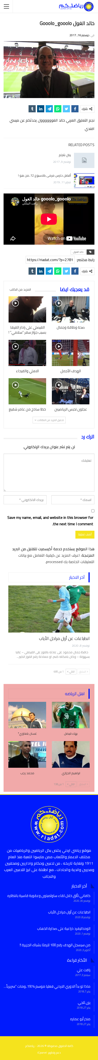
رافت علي (83, 969)
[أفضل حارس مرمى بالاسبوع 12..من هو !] (84, 180)
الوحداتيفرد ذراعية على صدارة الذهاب (63, 928)
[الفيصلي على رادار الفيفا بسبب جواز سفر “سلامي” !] (27, 309)
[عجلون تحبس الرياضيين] (70, 391)
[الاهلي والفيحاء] (27, 353)
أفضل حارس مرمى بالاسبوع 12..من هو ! (44, 175)
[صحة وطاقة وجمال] (70, 309)
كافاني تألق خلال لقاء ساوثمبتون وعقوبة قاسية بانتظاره (48, 895)
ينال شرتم (65, 155)
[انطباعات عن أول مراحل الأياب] (49, 609)
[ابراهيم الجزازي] (71, 754)
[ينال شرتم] (84, 160)
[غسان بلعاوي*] (27, 715)
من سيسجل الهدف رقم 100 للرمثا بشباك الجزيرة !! (55, 944)
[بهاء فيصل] (71, 715)
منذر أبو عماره (80, 1018)
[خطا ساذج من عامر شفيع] (27, 391)
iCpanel (42, 1052)
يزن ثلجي (84, 1002)
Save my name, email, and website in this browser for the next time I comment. (50, 520)
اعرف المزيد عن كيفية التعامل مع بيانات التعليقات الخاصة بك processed (56, 558)
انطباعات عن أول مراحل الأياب (64, 638)
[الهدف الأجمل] (70, 353)
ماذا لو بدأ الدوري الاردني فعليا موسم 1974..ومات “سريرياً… (47, 986)
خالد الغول (78, 252)
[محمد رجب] (27, 754)
